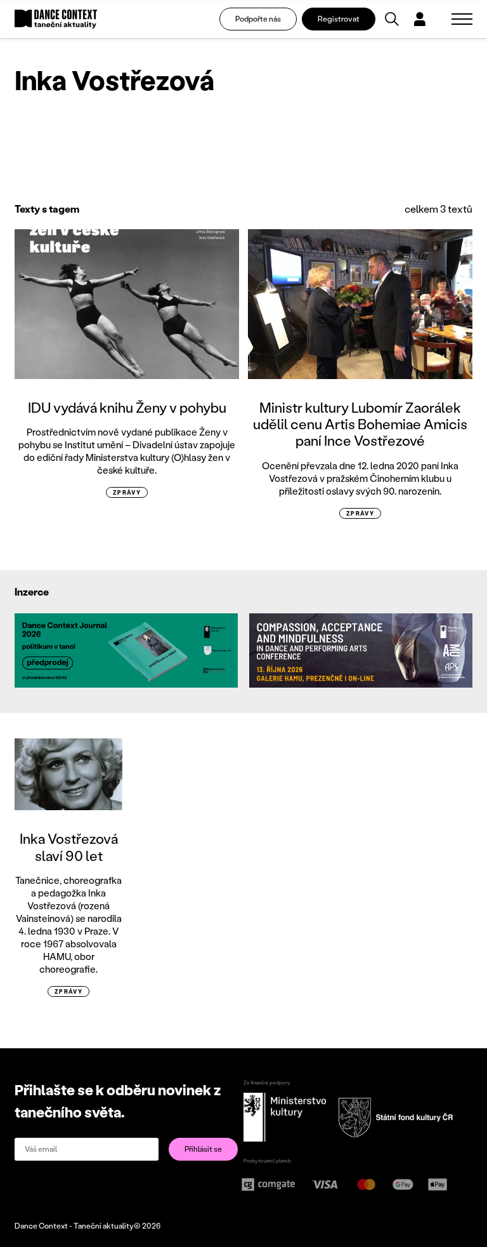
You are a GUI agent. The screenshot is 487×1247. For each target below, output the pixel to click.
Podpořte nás (258, 18)
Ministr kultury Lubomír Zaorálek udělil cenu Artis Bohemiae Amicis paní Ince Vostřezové (360, 424)
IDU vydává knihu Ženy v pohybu (127, 407)
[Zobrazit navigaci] (461, 19)
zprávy (127, 492)
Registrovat (339, 18)
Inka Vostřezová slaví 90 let (69, 846)
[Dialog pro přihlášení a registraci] (419, 19)
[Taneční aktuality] (56, 19)
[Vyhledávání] (391, 19)
